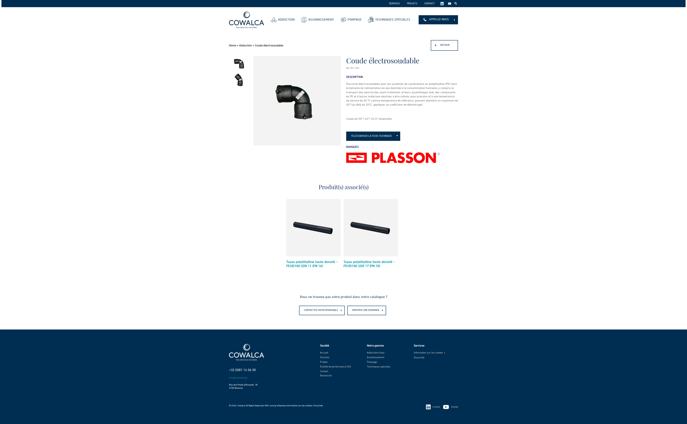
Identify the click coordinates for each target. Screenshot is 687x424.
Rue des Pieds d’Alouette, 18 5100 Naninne (243, 386)
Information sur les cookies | (300, 406)
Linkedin (436, 407)
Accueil (324, 353)
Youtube (454, 407)
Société (324, 345)
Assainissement (321, 19)
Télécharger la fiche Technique (371, 136)
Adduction (286, 19)
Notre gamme (375, 345)
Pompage (355, 19)
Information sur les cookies (428, 353)
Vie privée (419, 357)
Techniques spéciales (392, 19)
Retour (445, 45)
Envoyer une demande (365, 310)
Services (394, 3)
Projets (412, 3)
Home (232, 45)
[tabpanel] (313, 235)
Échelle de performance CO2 (335, 366)
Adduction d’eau (375, 353)
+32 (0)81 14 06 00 (242, 370)
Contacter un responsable (321, 310)
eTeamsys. (282, 406)
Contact (429, 3)
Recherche (326, 375)
